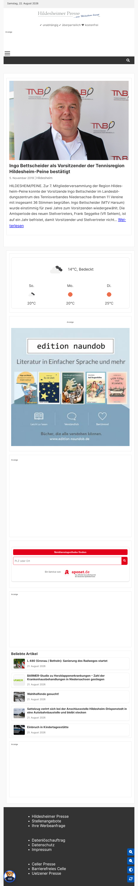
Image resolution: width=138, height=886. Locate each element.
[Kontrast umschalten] (130, 869)
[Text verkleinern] (130, 860)
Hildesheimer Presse (50, 816)
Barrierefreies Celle (49, 868)
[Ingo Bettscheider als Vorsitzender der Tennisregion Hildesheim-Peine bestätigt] (69, 120)
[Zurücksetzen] (130, 878)
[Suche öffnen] (128, 60)
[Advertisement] (70, 41)
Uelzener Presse (46, 873)
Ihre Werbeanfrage (48, 825)
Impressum (42, 849)
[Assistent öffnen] (10, 876)
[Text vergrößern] (130, 852)
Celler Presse (43, 864)
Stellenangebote (46, 821)
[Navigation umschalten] (7, 53)
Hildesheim (44, 178)
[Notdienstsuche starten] (124, 561)
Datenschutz (43, 844)
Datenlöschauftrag (48, 840)
